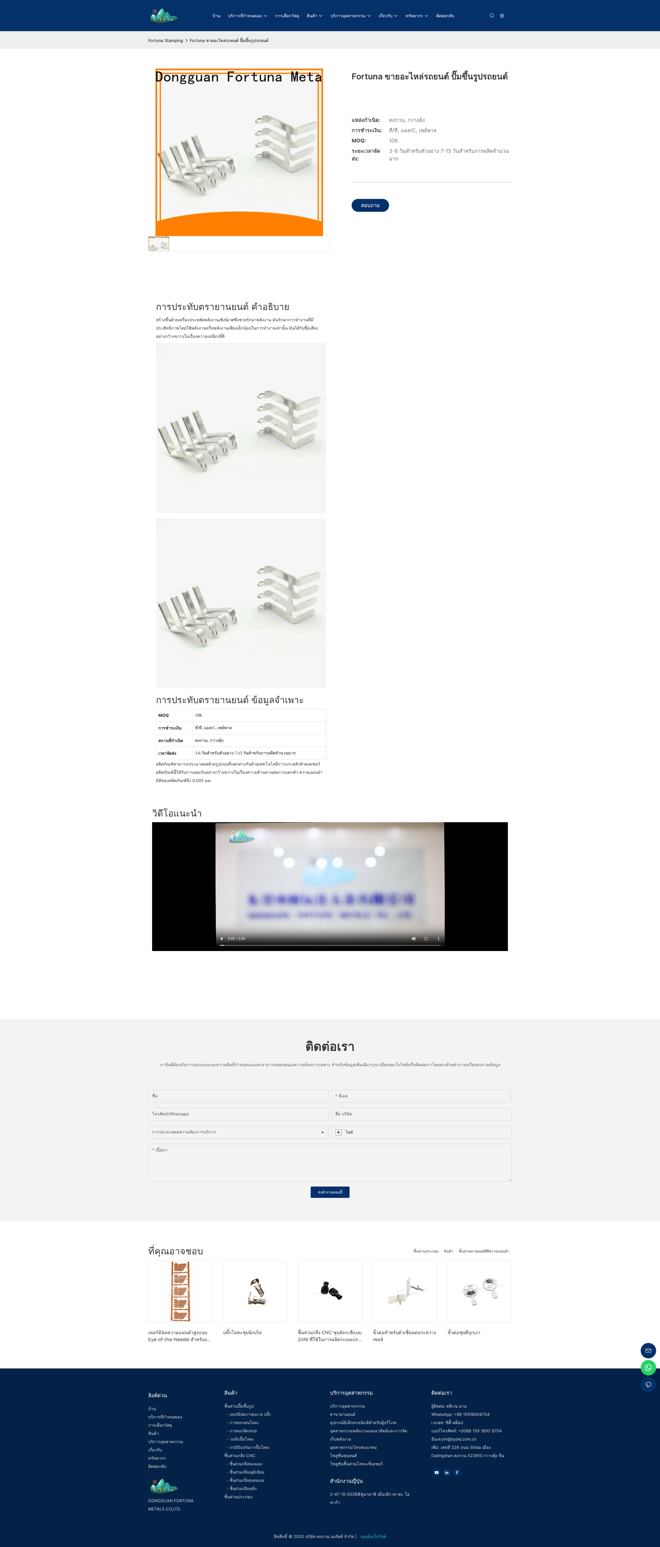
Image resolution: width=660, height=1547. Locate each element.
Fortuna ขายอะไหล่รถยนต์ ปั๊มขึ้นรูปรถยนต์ (229, 40)
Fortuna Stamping (165, 40)
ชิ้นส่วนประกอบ (426, 1251)
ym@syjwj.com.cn (459, 1439)
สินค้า (448, 1251)
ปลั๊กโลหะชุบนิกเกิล (242, 1332)
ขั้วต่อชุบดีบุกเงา (464, 1332)
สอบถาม (370, 205)
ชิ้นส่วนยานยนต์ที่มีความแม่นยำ (484, 1251)
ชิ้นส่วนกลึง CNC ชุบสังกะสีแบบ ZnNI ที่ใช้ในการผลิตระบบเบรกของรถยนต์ (329, 1336)
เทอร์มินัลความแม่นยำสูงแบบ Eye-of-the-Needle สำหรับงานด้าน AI (180, 1336)
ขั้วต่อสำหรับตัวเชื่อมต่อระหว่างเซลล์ (404, 1336)
